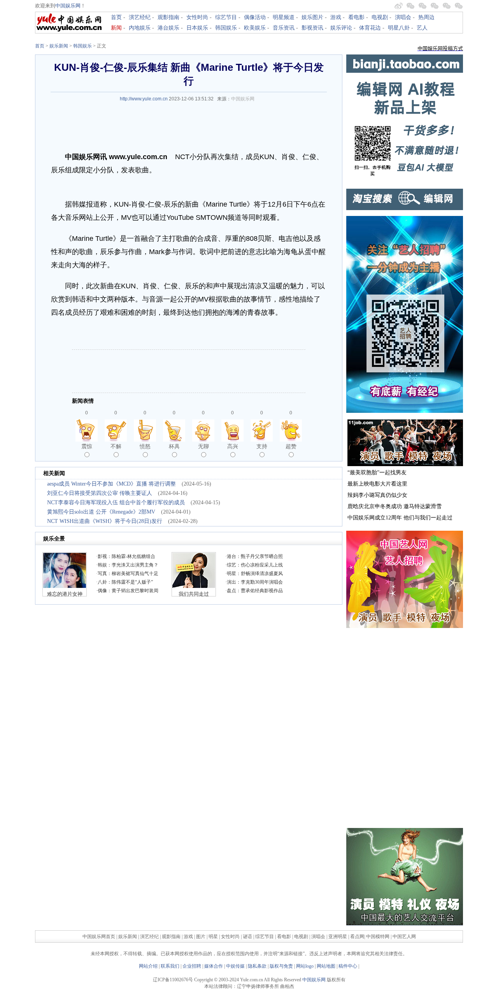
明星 (214, 936)
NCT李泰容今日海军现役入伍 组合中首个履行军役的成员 (116, 502)
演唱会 (403, 17)
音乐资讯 (284, 28)
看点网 (357, 936)
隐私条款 (257, 966)
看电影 (356, 17)
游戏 (335, 17)
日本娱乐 (197, 28)
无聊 (203, 446)
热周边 (426, 17)
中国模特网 (377, 936)
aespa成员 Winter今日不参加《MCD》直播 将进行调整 (111, 484)
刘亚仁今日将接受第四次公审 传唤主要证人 (99, 493)
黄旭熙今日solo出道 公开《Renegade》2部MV (101, 512)
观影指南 (168, 17)
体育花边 (370, 28)
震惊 (86, 446)
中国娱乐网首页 (98, 936)
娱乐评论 (341, 28)
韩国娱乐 (226, 28)
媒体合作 (213, 966)
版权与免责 (281, 966)
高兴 (232, 446)
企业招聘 (191, 966)
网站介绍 (148, 966)
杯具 (174, 446)
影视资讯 (312, 28)
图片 (200, 936)
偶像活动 (255, 17)
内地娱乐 (140, 28)
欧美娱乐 (255, 28)
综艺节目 (226, 17)
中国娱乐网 (68, 6)
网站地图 (326, 966)
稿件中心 (347, 966)
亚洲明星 (337, 936)
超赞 (291, 446)
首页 (116, 17)
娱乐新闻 (58, 46)
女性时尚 (197, 17)
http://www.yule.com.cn (144, 99)
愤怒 (145, 446)
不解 (115, 446)
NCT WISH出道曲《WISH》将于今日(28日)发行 (104, 521)
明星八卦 (399, 28)
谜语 (247, 936)
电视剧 (380, 17)
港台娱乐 (168, 28)
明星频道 (284, 17)
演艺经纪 (140, 17)
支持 (261, 446)
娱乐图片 (312, 17)
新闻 (116, 28)
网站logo (305, 966)
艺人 (422, 28)
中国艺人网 (404, 936)
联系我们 (170, 966)
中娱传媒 (235, 966)
